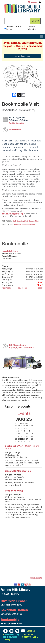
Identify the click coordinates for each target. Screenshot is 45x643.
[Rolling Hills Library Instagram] (17, 630)
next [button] (40, 288)
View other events (22, 56)
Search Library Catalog (13, 27)
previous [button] (6, 288)
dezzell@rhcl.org (10, 251)
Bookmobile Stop (28, 224)
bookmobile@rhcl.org (12, 214)
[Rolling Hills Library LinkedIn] (11, 630)
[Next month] (32, 423)
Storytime (17, 224)
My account (33, 2)
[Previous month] (15, 423)
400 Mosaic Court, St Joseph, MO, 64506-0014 (21, 346)
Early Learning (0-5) (20, 221)
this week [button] (22, 288)
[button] (41, 36)
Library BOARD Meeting (18, 471)
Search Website (32, 27)
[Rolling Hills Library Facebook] (5, 630)
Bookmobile (15, 129)
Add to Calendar (16, 123)
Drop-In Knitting (14, 490)
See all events (36, 578)
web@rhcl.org (12, 634)
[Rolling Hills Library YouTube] (23, 630)
